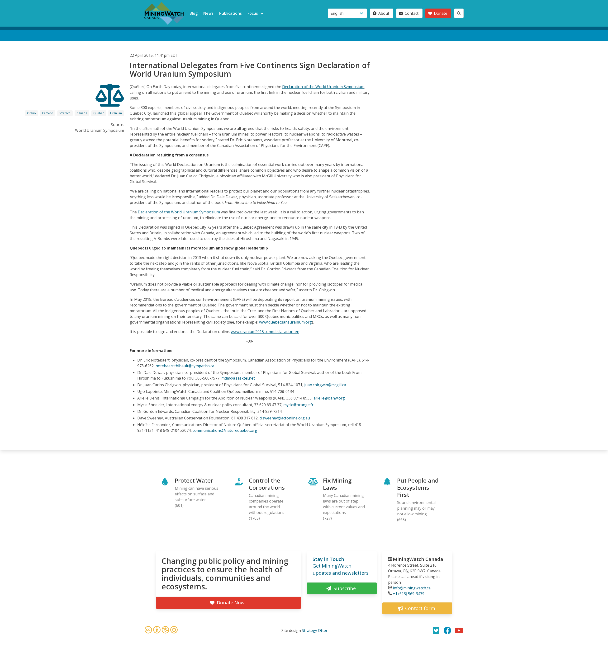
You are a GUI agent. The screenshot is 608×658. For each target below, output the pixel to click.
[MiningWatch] (164, 13)
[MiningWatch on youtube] (459, 630)
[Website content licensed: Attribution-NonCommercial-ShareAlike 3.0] (161, 630)
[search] (459, 13)
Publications (230, 13)
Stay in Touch (328, 559)
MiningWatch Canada (418, 559)
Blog (194, 13)
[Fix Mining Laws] (109, 102)
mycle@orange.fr (298, 404)
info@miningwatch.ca (412, 588)
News (208, 13)
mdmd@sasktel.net (238, 378)
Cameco (47, 113)
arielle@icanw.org (329, 398)
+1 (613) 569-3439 (408, 593)
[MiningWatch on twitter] (436, 630)
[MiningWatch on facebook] (447, 630)
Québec (98, 113)
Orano (31, 113)
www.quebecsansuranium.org (285, 322)
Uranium (116, 113)
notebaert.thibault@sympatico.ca (185, 365)
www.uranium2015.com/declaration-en (265, 331)
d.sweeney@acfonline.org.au (285, 418)
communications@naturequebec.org (225, 430)
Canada (82, 113)
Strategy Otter (315, 630)
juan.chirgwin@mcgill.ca (325, 384)
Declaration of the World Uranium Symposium (323, 86)
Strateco (65, 113)
